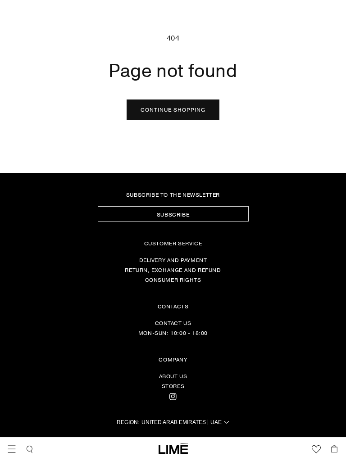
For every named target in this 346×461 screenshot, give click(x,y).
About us (173, 376)
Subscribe (173, 214)
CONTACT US (173, 323)
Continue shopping (173, 109)
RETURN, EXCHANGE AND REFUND (173, 270)
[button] (11, 449)
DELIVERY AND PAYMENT (173, 260)
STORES (173, 386)
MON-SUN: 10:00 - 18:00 (173, 333)
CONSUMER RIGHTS (173, 280)
